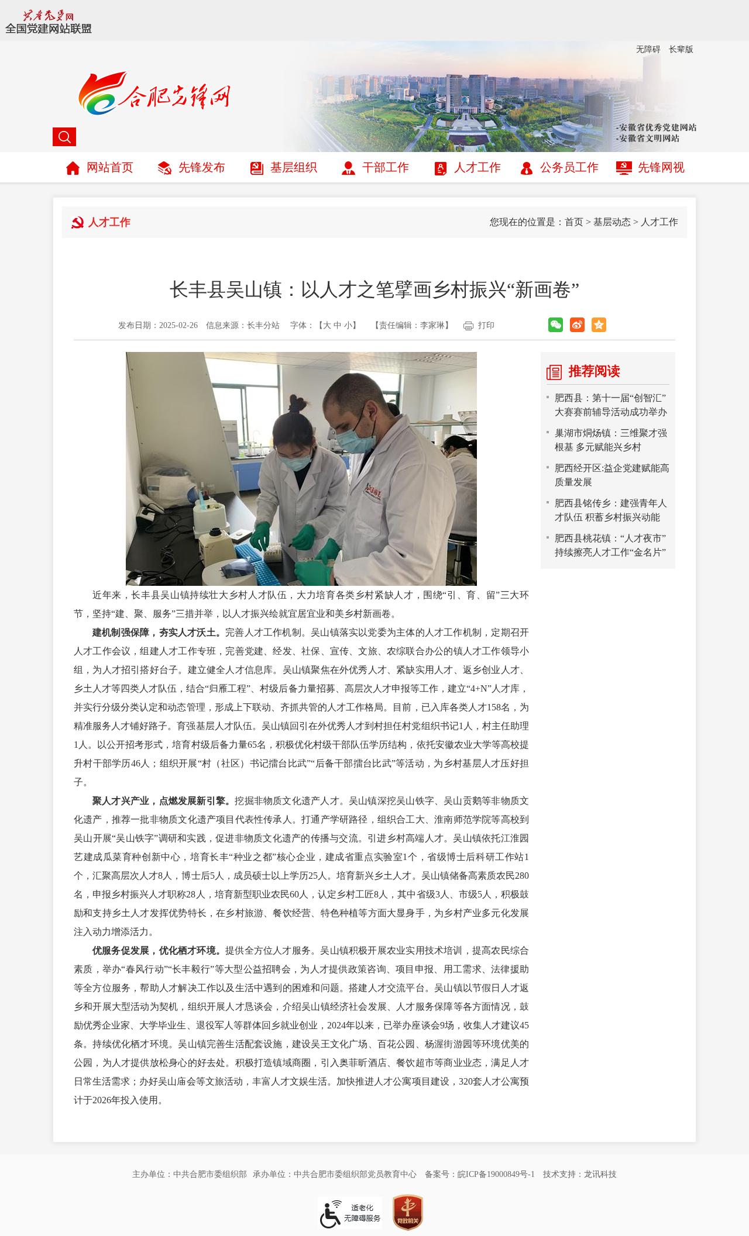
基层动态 (612, 222)
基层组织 (293, 167)
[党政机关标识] (407, 1211)
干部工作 (385, 167)
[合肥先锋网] (374, 95)
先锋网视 (661, 167)
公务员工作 (569, 167)
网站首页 (110, 167)
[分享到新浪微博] (577, 324)
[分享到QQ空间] (599, 324)
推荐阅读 (594, 371)
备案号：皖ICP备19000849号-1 (480, 1174)
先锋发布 (201, 167)
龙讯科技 (600, 1174)
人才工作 (477, 167)
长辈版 (681, 49)
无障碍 (648, 49)
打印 (486, 325)
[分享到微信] (555, 324)
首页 (574, 222)
